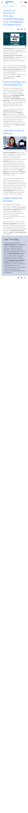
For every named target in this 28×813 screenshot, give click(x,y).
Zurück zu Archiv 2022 (8, 6)
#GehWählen (8, 13)
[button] (18, 29)
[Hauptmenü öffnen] (2, 2)
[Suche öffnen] (21, 2)
